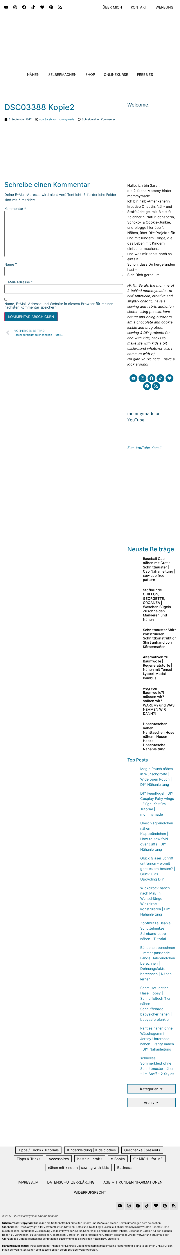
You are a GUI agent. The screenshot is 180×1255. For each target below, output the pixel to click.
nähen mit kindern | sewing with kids (78, 1167)
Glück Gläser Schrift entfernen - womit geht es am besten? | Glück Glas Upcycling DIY (157, 868)
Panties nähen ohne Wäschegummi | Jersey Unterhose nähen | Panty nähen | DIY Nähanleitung (157, 1038)
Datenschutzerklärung (71, 1182)
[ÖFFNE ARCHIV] (157, 1102)
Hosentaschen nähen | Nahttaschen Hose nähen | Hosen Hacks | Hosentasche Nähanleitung (158, 736)
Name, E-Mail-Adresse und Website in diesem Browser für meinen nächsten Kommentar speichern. (58, 305)
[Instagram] (15, 7)
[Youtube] (6, 7)
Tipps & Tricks (28, 1159)
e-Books (118, 1159)
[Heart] (42, 7)
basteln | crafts (89, 1159)
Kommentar (15, 208)
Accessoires (59, 1159)
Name (10, 264)
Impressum (28, 1182)
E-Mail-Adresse (18, 282)
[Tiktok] (33, 7)
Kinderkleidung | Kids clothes (91, 1150)
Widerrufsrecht (90, 1192)
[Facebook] (24, 7)
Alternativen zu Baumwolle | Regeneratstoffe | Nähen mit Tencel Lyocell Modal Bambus (157, 667)
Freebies (145, 74)
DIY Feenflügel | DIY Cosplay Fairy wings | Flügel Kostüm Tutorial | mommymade (157, 804)
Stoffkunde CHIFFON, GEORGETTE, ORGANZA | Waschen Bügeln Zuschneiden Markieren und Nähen (157, 604)
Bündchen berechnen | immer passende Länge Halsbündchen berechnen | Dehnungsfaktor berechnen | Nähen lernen (157, 963)
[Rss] (60, 7)
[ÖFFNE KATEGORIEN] (161, 1089)
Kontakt (139, 7)
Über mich (112, 7)
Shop (90, 74)
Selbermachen (62, 74)
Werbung (164, 7)
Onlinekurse (116, 74)
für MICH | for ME (148, 1159)
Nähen (33, 74)
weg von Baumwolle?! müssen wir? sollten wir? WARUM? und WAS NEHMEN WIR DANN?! (159, 701)
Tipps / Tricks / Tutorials (38, 1150)
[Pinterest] (51, 7)
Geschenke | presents (142, 1150)
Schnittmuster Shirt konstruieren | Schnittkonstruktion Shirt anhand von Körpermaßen (160, 638)
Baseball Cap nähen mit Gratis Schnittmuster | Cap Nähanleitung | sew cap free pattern (159, 569)
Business (124, 1167)
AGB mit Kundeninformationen (132, 1182)
